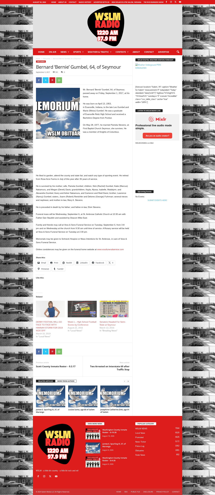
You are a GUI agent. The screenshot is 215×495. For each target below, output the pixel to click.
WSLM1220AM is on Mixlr (144, 143)
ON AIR (52, 51)
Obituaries (46, 59)
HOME (118, 492)
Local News (140, 433)
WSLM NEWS (141, 429)
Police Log (139, 446)
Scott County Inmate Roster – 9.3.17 (55, 366)
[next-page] (128, 381)
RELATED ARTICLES (45, 381)
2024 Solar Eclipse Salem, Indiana (126, 2)
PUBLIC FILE (135, 492)
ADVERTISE (163, 51)
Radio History (85, 2)
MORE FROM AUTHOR (65, 381)
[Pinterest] (52, 80)
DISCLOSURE (148, 492)
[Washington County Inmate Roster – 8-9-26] (93, 462)
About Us (62, 2)
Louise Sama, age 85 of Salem (81, 409)
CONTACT (149, 51)
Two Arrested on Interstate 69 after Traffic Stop (109, 368)
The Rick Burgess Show (154, 2)
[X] (175, 2)
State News (140, 455)
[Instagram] (171, 2)
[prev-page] (124, 381)
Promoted (139, 437)
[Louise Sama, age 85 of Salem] (82, 396)
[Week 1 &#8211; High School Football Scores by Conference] (82, 309)
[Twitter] (46, 80)
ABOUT (136, 51)
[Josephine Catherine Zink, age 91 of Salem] (115, 396)
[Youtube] (180, 2)
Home (53, 2)
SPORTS (77, 51)
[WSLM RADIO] (107, 26)
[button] (178, 52)
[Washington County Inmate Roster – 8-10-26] (93, 433)
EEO (126, 492)
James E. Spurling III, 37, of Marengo (47, 410)
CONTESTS (121, 51)
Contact (72, 2)
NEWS (64, 51)
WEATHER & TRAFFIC (98, 51)
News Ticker (140, 442)
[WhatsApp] (59, 80)
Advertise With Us (101, 2)
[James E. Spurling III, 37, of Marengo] (50, 396)
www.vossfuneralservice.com (110, 249)
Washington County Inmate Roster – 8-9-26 (114, 459)
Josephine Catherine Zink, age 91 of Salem (114, 410)
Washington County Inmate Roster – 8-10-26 (114, 431)
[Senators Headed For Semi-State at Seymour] (114, 309)
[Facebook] (166, 2)
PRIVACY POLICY (162, 492)
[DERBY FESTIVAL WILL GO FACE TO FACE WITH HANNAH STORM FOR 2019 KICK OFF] (50, 309)
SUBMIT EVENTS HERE (157, 200)
